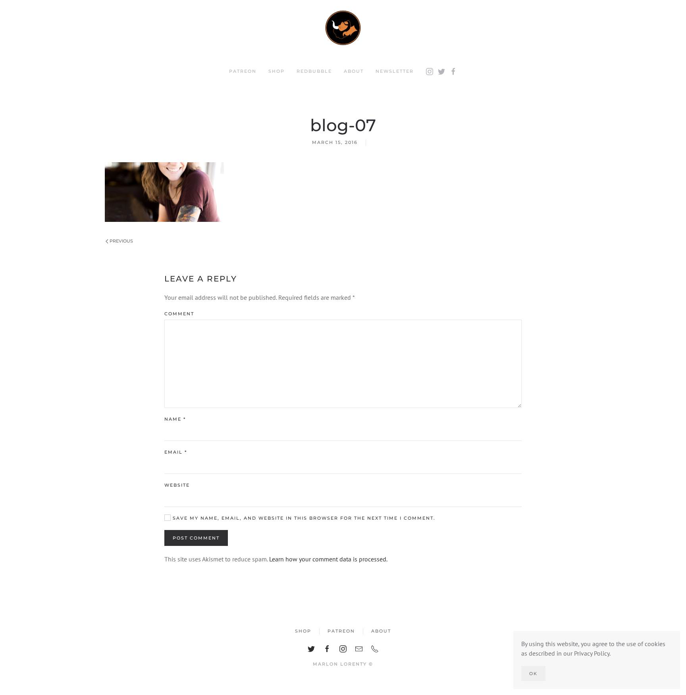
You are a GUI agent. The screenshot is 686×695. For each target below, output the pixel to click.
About (354, 71)
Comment (179, 313)
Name (175, 419)
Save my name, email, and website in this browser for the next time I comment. (303, 518)
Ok (533, 673)
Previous (120, 241)
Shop (276, 71)
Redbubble (314, 71)
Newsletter (395, 71)
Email (175, 452)
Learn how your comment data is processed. (328, 559)
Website (177, 485)
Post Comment (196, 538)
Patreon (242, 71)
